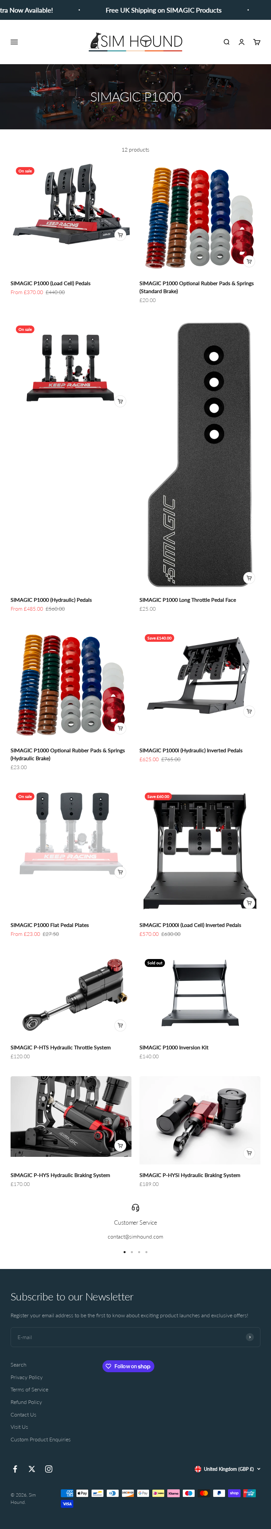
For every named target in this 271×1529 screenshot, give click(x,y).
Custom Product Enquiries (41, 1439)
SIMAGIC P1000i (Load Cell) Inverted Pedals (190, 925)
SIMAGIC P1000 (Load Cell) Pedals (51, 283)
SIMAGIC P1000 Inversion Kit (174, 1047)
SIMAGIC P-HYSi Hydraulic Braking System (189, 1175)
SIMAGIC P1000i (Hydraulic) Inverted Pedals (191, 750)
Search (18, 1364)
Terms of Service (29, 1389)
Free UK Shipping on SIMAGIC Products (149, 10)
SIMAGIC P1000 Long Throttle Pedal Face (187, 599)
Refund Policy (26, 1402)
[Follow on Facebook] (15, 1468)
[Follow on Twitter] (31, 1468)
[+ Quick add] (120, 235)
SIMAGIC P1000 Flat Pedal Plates (50, 925)
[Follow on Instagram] (48, 1468)
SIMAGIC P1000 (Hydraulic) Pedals (51, 599)
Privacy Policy (27, 1377)
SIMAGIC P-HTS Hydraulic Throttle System (61, 1047)
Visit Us (19, 1426)
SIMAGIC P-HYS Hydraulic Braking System (60, 1175)
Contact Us (23, 1414)
